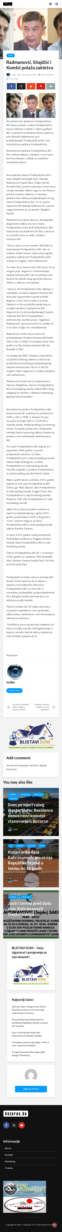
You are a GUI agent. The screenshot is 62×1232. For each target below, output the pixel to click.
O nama (9, 1168)
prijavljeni (24, 765)
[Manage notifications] (54, 1225)
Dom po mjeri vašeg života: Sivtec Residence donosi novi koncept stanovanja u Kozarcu (29, 1009)
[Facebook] (6, 1125)
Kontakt (9, 1154)
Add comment (47, 74)
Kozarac (13, 795)
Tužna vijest (26, 897)
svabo (13, 74)
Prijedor (13, 799)
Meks (34, 1225)
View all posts (14, 691)
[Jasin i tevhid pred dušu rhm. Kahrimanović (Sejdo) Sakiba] (31, 914)
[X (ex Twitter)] (14, 1125)
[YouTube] (21, 1125)
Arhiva (8, 1148)
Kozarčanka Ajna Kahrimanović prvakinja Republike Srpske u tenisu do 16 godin (30, 1022)
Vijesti (10, 55)
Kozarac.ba (25, 795)
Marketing (38, 795)
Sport (41, 846)
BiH (11, 846)
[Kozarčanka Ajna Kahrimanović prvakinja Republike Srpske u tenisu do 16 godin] (31, 862)
